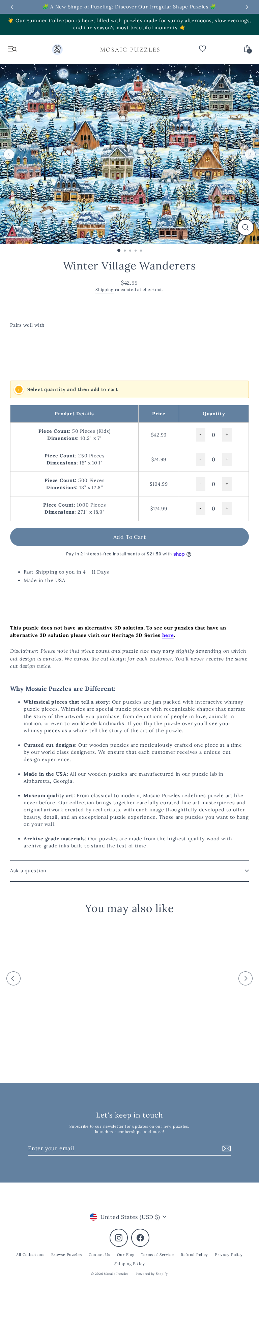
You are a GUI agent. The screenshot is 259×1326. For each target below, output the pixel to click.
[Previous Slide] (12, 7)
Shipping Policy (129, 1263)
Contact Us (99, 1254)
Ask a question (28, 871)
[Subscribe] (225, 1148)
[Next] (250, 154)
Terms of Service (157, 1254)
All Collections (30, 1254)
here (168, 635)
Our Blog (126, 1254)
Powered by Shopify (152, 1273)
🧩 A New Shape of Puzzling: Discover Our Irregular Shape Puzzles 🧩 (129, 7)
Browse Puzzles (66, 1254)
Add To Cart (129, 536)
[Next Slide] (246, 7)
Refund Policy (194, 1254)
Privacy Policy (229, 1254)
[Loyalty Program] (57, 51)
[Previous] (9, 154)
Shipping (104, 289)
